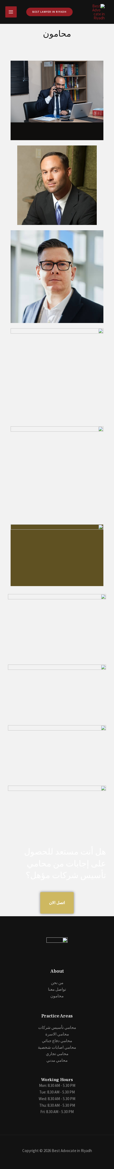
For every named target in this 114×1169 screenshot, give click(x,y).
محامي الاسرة (57, 1034)
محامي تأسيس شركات (57, 1027)
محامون (57, 995)
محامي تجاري (57, 1053)
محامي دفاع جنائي (57, 1040)
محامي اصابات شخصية (57, 1047)
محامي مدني (57, 1060)
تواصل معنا (57, 989)
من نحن (57, 982)
